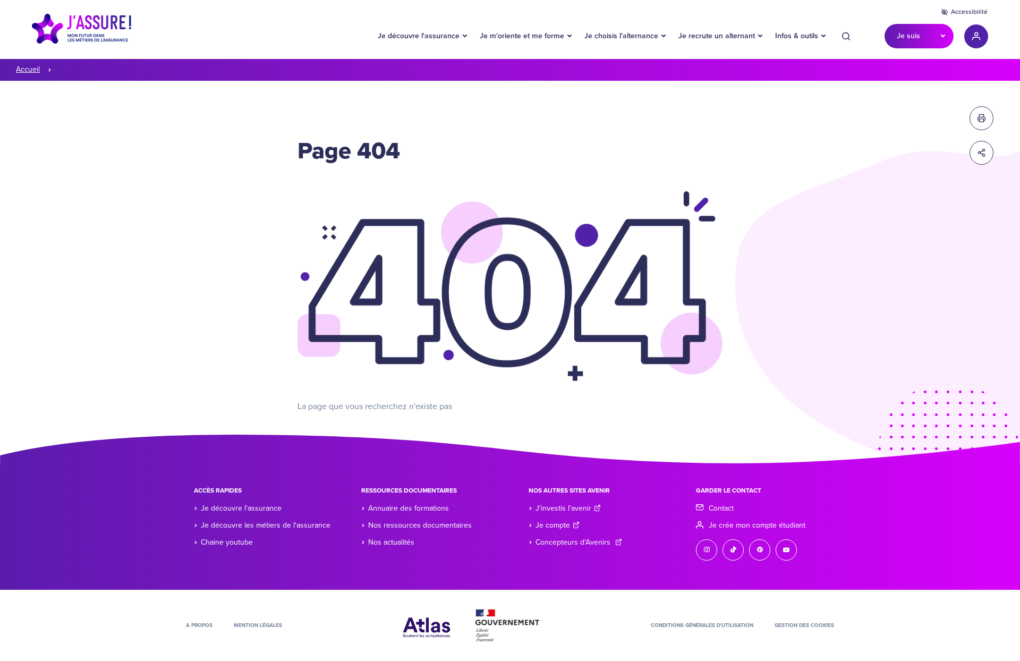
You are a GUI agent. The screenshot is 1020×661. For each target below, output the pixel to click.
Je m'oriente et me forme (522, 35)
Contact (721, 508)
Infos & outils (796, 35)
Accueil (28, 69)
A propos (199, 625)
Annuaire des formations (408, 508)
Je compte (553, 525)
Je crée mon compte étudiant (757, 525)
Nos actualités (391, 542)
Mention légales (258, 625)
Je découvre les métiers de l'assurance (265, 525)
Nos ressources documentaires (420, 525)
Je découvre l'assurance (419, 35)
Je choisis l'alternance (621, 35)
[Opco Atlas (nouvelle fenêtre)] (427, 625)
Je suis (908, 35)
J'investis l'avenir (563, 508)
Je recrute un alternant (716, 35)
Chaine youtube (227, 542)
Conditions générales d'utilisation (702, 625)
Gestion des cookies (804, 625)
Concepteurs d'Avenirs (574, 542)
